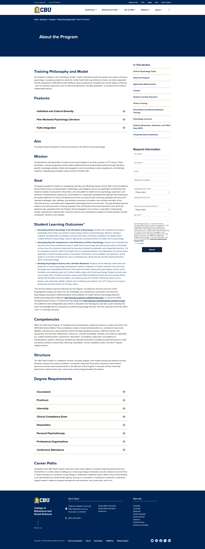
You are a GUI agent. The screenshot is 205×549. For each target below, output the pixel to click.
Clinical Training (140, 103)
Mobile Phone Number (142, 180)
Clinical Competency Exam (52, 417)
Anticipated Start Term (142, 189)
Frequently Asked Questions (145, 134)
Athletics (145, 9)
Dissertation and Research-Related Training (148, 111)
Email (136, 171)
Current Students (39, 2)
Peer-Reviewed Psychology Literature (58, 119)
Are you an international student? (146, 206)
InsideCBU (136, 506)
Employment (102, 511)
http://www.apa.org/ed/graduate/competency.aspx (104, 300)
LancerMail (136, 508)
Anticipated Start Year (142, 197)
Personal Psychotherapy (51, 433)
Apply (150, 2)
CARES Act (110, 541)
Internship (42, 408)
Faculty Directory (138, 522)
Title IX (88, 541)
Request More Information (106, 508)
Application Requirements (144, 84)
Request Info (133, 2)
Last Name (138, 162)
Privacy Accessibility (75, 541)
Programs (52, 19)
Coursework (44, 392)
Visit (142, 2)
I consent (140, 243)
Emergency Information (141, 525)
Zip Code (137, 215)
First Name (138, 154)
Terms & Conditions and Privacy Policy (150, 240)
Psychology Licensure (142, 119)
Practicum (42, 400)
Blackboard (137, 511)
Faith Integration (47, 128)
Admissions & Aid (109, 9)
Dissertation (44, 425)
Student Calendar (139, 517)
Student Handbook (139, 514)
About (158, 9)
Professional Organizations (52, 441)
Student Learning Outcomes (145, 97)
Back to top (38, 528)
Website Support (122, 541)
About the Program (141, 77)
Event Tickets (166, 2)
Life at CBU (129, 9)
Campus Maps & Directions (107, 506)
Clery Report (98, 541)
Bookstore (136, 519)
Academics (90, 9)
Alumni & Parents (54, 2)
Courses (136, 90)
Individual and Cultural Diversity (55, 111)
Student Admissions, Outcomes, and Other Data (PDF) (152, 127)
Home (36, 19)
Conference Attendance (50, 450)
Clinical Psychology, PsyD (66, 19)
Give (156, 2)
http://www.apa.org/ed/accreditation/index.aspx (83, 297)
